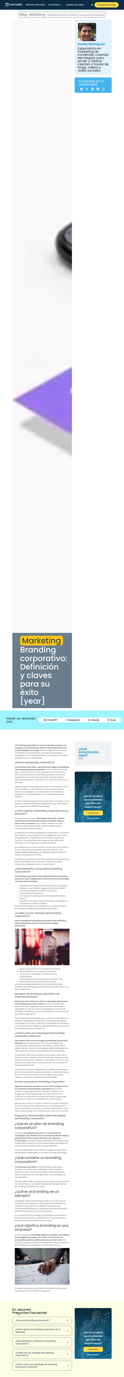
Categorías (54, 5)
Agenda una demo (75, 5)
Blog (23, 14)
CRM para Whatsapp (35, 5)
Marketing (37, 14)
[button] (92, 5)
